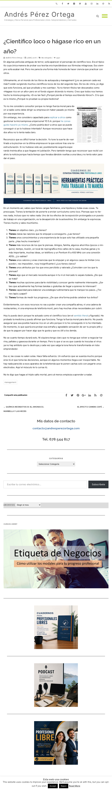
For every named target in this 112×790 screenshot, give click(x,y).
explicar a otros (57, 117)
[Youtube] (86, 3)
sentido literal (81, 315)
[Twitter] (68, 3)
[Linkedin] (97, 3)
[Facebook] (62, 3)
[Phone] (57, 3)
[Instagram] (91, 3)
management (10, 382)
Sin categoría (46, 58)
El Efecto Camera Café (90, 407)
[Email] (103, 3)
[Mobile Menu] (105, 16)
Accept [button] (53, 786)
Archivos (9, 505)
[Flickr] (74, 3)
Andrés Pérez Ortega (39, 14)
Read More (74, 786)
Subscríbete (98, 484)
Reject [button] (63, 786)
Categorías (56, 458)
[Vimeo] (80, 3)
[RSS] (109, 3)
